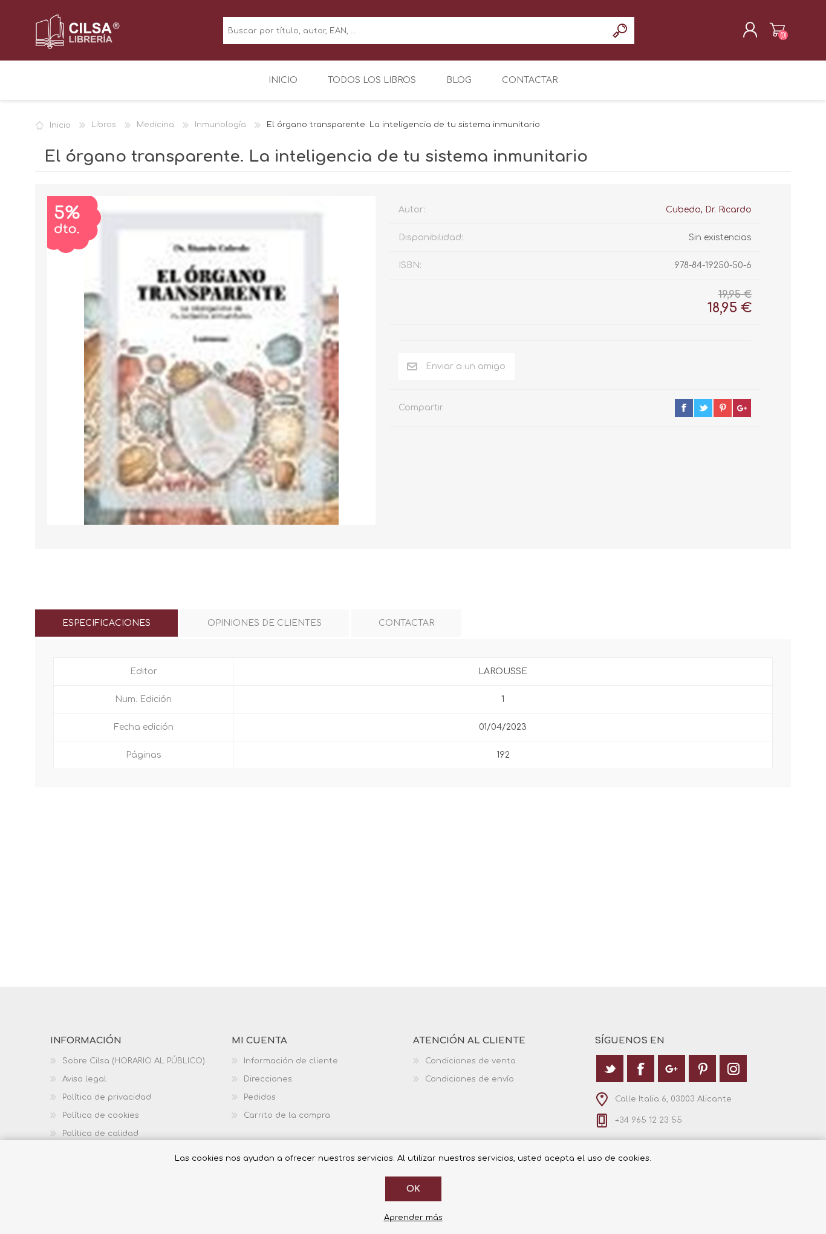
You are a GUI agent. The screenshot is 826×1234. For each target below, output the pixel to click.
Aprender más (413, 1217)
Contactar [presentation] (406, 623)
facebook (684, 408)
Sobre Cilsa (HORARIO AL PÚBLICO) (133, 1061)
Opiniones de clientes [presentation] (264, 623)
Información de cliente (291, 1061)
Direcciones (268, 1079)
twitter (703, 408)
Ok (413, 1188)
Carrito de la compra (777, 29)
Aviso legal (84, 1079)
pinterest (723, 408)
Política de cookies (100, 1115)
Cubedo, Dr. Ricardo (709, 209)
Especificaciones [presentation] (106, 623)
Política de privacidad (106, 1097)
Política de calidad (100, 1133)
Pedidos (260, 1097)
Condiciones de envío (469, 1079)
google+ (742, 408)
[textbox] (415, 30)
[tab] (106, 623)
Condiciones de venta (470, 1061)
